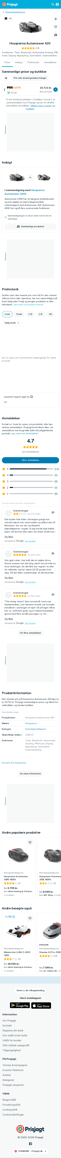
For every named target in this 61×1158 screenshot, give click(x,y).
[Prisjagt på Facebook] (30, 1143)
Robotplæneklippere (15, 12)
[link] (30, 199)
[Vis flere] (4, 89)
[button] (8, 18)
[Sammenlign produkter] (55, 35)
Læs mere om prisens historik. (28, 304)
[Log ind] (57, 4)
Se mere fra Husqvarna (14, 762)
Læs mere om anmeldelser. (25, 433)
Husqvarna (31, 723)
